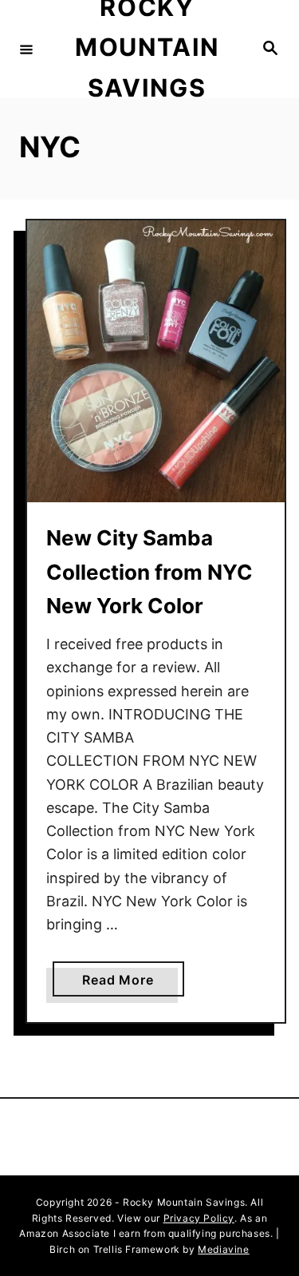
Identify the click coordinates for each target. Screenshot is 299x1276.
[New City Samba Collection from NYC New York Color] (156, 361)
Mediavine (223, 1249)
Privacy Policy (198, 1218)
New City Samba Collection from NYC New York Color (149, 571)
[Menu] (26, 48)
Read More (123, 984)
